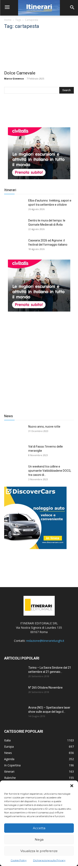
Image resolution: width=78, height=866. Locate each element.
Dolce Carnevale (19, 73)
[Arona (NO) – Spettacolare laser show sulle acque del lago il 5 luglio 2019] (14, 712)
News (8, 416)
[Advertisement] (39, 359)
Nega (39, 839)
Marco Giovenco (14, 78)
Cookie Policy (19, 860)
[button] (72, 786)
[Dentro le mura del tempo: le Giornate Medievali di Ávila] (14, 225)
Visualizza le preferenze (39, 851)
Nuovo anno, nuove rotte (44, 426)
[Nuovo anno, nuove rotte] (14, 431)
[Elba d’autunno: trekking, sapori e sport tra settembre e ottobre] (14, 205)
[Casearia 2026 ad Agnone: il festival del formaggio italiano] (14, 245)
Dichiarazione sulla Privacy (49, 860)
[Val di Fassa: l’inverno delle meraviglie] (14, 451)
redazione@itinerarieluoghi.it (45, 641)
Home (7, 20)
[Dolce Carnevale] (39, 50)
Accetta (39, 828)
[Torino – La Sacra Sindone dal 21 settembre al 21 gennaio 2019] (14, 673)
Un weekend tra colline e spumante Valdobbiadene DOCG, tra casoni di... (49, 470)
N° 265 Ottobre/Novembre (45, 687)
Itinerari (10, 190)
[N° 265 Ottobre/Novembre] (14, 692)
